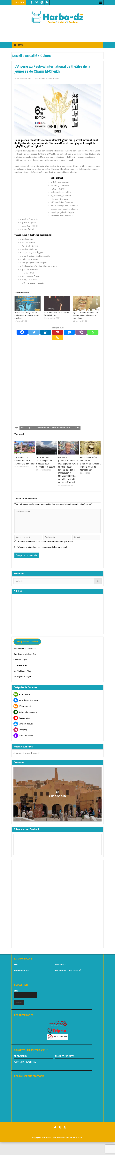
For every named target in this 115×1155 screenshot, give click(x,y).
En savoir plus (20, 1056)
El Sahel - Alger (20, 665)
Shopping (23, 730)
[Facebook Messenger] (69, 332)
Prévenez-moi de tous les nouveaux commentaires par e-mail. (45, 541)
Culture (45, 56)
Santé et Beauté (26, 724)
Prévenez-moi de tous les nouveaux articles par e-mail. (42, 547)
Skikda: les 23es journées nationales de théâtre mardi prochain (26, 315)
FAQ (16, 965)
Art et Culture (24, 694)
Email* (16, 991)
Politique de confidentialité (68, 970)
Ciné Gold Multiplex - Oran (25, 654)
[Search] (98, 581)
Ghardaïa (57, 796)
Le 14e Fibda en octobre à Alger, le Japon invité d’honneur (24, 460)
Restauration (24, 718)
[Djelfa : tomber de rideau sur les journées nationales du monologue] (86, 303)
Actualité (31, 56)
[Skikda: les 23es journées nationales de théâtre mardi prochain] (27, 303)
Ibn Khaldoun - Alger (22, 671)
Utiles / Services (26, 735)
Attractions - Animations (29, 700)
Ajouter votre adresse (25, 1062)
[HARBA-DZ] (57, 17)
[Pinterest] (57, 332)
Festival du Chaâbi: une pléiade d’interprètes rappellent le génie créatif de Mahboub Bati (90, 463)
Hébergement (25, 706)
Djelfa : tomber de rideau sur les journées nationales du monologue (85, 315)
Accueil (17, 56)
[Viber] (81, 332)
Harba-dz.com (51, 1137)
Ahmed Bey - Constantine (24, 648)
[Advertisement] (63, 30)
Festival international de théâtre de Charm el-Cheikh (53, 428)
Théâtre (56, 79)
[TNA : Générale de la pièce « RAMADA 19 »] (57, 303)
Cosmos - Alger (20, 660)
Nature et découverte (28, 712)
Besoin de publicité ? (64, 1056)
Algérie (30, 428)
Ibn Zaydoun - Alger (22, 676)
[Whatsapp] (92, 332)
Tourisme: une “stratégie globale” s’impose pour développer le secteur (46, 462)
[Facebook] (22, 332)
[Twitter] (34, 332)
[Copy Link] (57, 337)
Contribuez (60, 965)
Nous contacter (21, 970)
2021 (22, 428)
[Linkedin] (45, 332)
